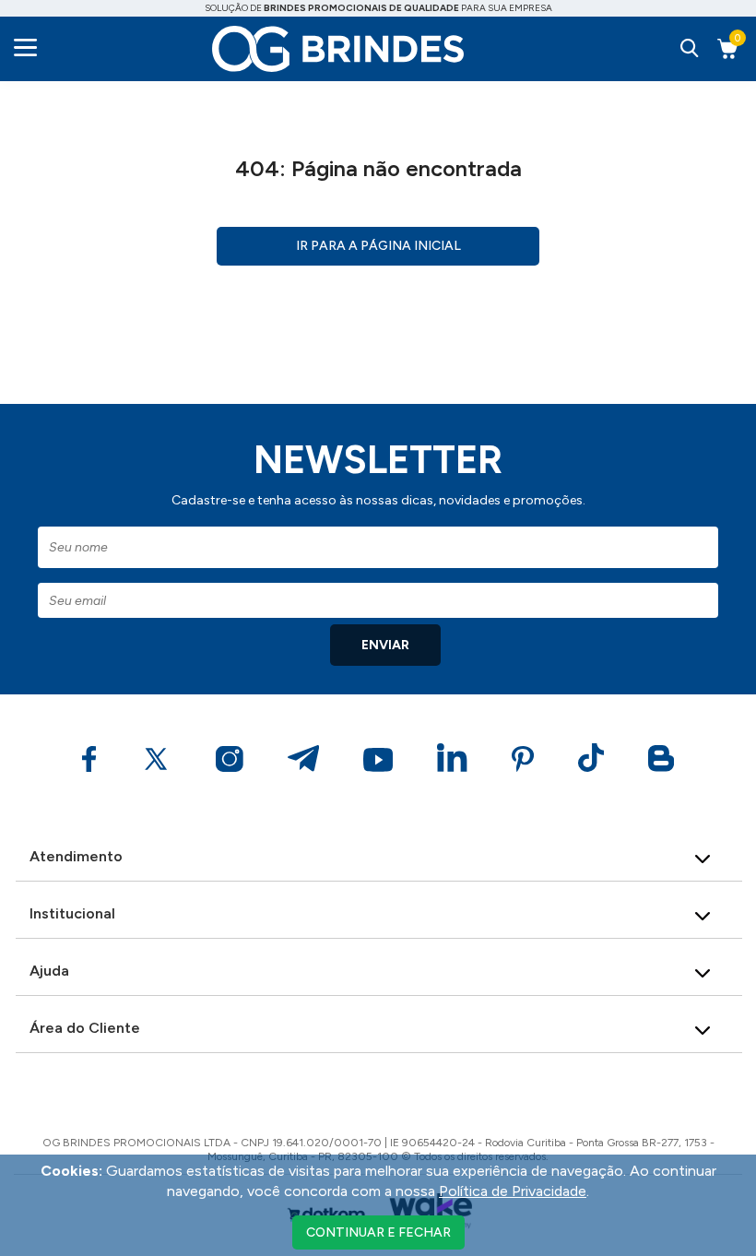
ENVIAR (385, 645)
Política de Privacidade (512, 1191)
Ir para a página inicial (378, 246)
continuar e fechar (378, 1232)
